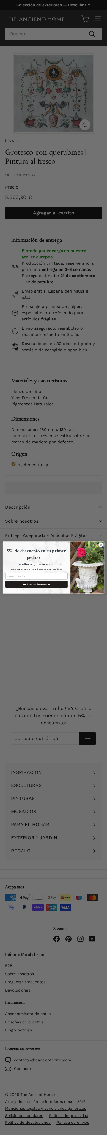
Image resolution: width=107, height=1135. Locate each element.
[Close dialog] (101, 545)
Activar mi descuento (36, 584)
